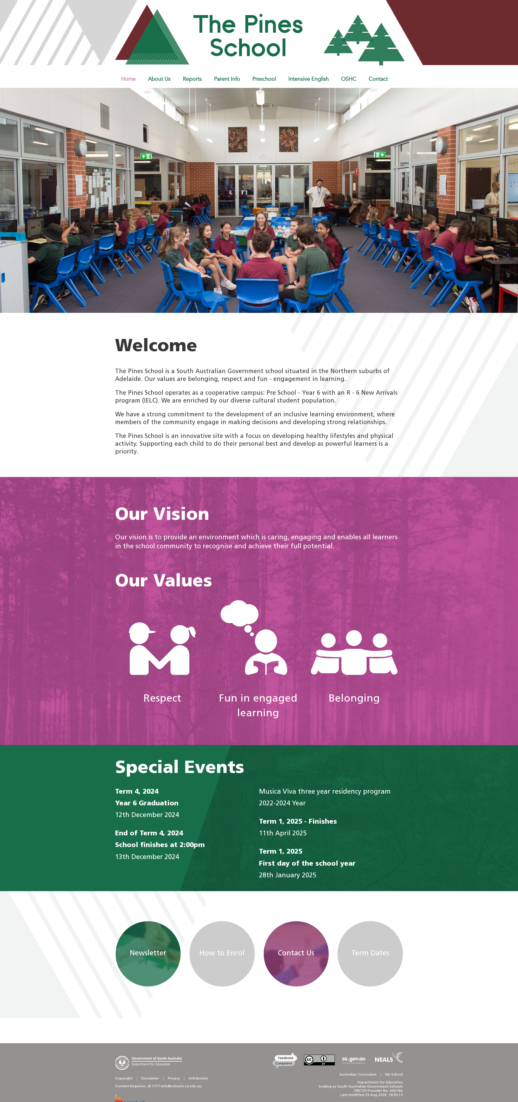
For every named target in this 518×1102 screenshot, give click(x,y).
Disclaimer (150, 1078)
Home (128, 78)
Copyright (123, 1078)
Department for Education (380, 1082)
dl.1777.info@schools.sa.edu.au (174, 1086)
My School (394, 1075)
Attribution (198, 1078)
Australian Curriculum (358, 1075)
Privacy (174, 1078)
